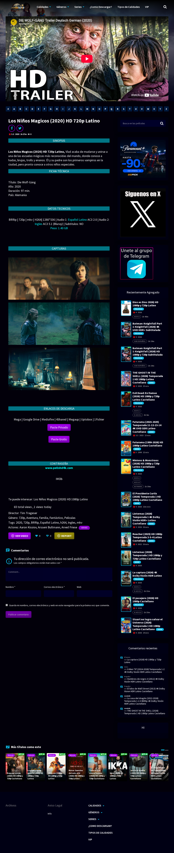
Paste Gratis (59, 439)
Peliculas (69, 518)
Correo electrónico (54, 586)
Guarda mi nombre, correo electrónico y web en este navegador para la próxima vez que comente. (59, 605)
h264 (63, 522)
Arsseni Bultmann (49, 527)
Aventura (32, 518)
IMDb (59, 479)
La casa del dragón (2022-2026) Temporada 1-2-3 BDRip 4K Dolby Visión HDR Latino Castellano (143, 701)
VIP (147, 6)
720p (22, 518)
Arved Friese (69, 527)
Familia (43, 518)
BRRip (35, 522)
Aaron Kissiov (28, 527)
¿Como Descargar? (101, 6)
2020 (19, 522)
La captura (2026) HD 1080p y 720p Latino (142, 661)
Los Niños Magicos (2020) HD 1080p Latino (60, 499)
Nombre (10, 586)
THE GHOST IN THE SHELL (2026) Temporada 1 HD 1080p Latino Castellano (144, 712)
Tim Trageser (28, 513)
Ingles (71, 522)
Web (79, 586)
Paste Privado (59, 427)
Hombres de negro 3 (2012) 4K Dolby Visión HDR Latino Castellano (144, 680)
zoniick (127, 696)
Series (78, 6)
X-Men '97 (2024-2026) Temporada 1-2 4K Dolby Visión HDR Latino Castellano (144, 670)
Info (50, 813)
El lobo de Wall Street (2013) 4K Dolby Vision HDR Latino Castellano (144, 690)
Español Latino (49, 522)
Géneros (61, 6)
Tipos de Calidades (128, 6)
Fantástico (56, 518)
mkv (79, 522)
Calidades (42, 6)
